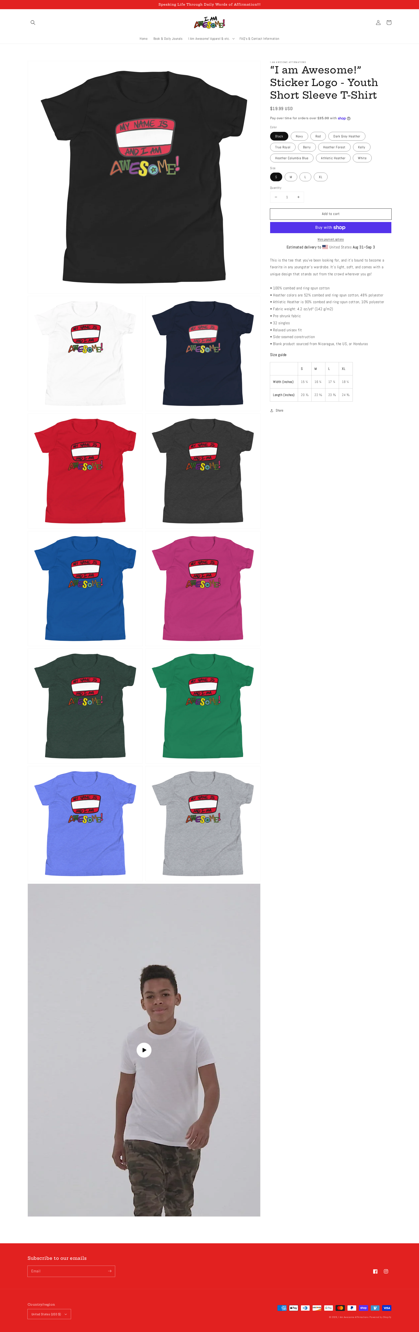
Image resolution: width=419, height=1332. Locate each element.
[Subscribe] (109, 1271)
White (362, 158)
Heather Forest (334, 147)
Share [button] (279, 410)
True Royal (282, 147)
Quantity (275, 188)
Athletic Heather (333, 158)
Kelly (361, 147)
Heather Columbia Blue (291, 158)
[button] (33, 22)
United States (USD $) (46, 1314)
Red (318, 136)
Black (279, 136)
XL (320, 177)
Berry (307, 147)
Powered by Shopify (380, 1317)
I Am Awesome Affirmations (353, 1317)
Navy (299, 136)
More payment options (331, 239)
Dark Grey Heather (346, 136)
